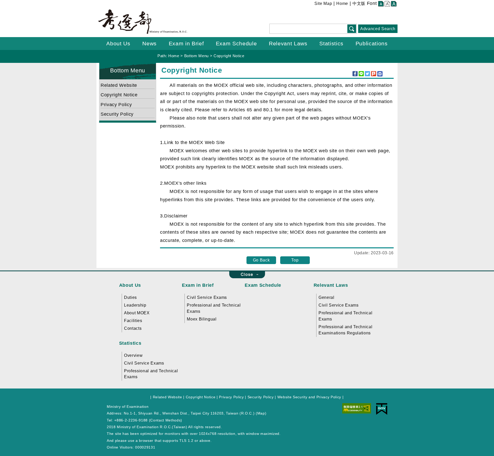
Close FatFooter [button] (247, 274)
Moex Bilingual (201, 319)
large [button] (393, 4)
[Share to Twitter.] (367, 73)
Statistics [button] (331, 43)
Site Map (323, 3)
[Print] (380, 74)
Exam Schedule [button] (236, 43)
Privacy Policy (116, 104)
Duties (130, 297)
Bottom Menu (196, 56)
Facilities (133, 320)
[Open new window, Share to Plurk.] (373, 73)
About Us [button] (118, 43)
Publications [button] (372, 43)
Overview (133, 355)
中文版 (358, 3)
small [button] (381, 4)
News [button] (149, 43)
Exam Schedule (263, 285)
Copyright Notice (229, 56)
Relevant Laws (331, 285)
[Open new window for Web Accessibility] (356, 408)
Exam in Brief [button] (186, 43)
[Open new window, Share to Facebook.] (355, 73)
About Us (130, 285)
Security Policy (117, 114)
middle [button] (387, 4)
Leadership (135, 305)
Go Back (261, 260)
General (326, 297)
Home (342, 3)
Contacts (133, 328)
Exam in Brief (198, 285)
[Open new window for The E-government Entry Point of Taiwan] (381, 409)
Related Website (119, 85)
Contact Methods (165, 420)
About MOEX (137, 313)
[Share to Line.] (361, 73)
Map (261, 413)
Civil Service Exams (207, 297)
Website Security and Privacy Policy (309, 397)
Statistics (130, 343)
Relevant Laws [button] (288, 43)
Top (294, 260)
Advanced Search (377, 29)
